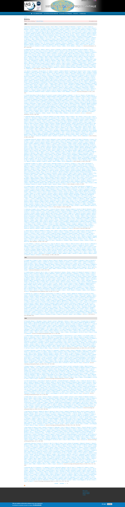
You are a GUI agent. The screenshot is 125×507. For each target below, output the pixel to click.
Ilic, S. (30, 66)
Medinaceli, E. (79, 39)
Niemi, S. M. (89, 34)
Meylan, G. (57, 34)
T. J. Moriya (26, 230)
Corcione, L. (32, 30)
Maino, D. (88, 43)
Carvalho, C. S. (87, 40)
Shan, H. (26, 245)
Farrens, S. (86, 30)
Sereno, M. (32, 228)
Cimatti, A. (78, 29)
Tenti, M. (26, 40)
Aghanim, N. (29, 71)
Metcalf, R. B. (45, 44)
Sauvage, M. (68, 110)
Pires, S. (46, 36)
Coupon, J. (41, 41)
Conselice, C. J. (80, 26)
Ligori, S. (65, 33)
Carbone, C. (62, 29)
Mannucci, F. (66, 230)
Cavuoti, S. (73, 29)
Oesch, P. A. (65, 164)
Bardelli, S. (63, 39)
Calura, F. (75, 178)
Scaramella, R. (88, 83)
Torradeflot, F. (88, 37)
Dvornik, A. (77, 243)
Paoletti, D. (62, 71)
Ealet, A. (39, 53)
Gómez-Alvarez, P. (33, 95)
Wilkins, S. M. (27, 166)
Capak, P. (58, 116)
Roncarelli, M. (80, 36)
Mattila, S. (71, 230)
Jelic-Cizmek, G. (76, 49)
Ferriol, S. (91, 30)
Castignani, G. (27, 41)
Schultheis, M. (38, 45)
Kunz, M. (53, 33)
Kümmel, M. (48, 33)
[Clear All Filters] (39, 21)
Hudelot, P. (85, 32)
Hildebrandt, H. (30, 68)
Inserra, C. (31, 230)
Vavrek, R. (50, 95)
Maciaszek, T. (49, 147)
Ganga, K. (89, 41)
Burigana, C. (76, 40)
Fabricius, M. (52, 41)
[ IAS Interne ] (84, 0)
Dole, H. (86, 26)
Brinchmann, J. (74, 26)
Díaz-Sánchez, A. (89, 163)
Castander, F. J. (34, 28)
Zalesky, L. (73, 117)
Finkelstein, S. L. (27, 164)
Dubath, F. (65, 30)
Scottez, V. (43, 45)
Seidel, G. (37, 37)
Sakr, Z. (31, 50)
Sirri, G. (47, 37)
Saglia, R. (91, 36)
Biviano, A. (62, 40)
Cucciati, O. (63, 179)
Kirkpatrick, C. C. (71, 43)
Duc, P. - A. (78, 95)
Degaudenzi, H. (54, 30)
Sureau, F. (54, 61)
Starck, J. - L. (56, 37)
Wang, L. (79, 28)
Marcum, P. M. (45, 95)
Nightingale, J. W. (82, 107)
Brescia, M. (50, 29)
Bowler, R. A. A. (61, 163)
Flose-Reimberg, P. (71, 41)
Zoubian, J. (54, 39)
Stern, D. (59, 117)
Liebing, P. (61, 104)
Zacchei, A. (35, 40)
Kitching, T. (39, 33)
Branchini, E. (37, 29)
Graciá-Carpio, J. (86, 88)
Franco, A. (44, 140)
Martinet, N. (32, 44)
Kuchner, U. (58, 28)
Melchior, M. (45, 34)
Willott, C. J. (32, 166)
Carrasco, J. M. (93, 139)
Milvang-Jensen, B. (59, 164)
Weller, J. (43, 39)
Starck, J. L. (47, 84)
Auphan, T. (32, 142)
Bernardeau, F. (91, 61)
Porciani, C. (75, 159)
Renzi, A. (82, 44)
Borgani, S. (66, 40)
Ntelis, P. (75, 72)
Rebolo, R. (69, 36)
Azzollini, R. (37, 96)
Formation (82, 13)
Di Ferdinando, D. (47, 64)
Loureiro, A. (49, 225)
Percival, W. (33, 83)
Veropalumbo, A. (64, 228)
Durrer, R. (65, 49)
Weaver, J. (81, 116)
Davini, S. (34, 64)
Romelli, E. (93, 39)
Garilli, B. (39, 32)
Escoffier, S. (83, 179)
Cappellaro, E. (42, 230)
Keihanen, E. (64, 43)
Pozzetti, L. (60, 36)
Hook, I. (63, 133)
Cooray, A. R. (83, 155)
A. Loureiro (26, 243)
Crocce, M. (58, 179)
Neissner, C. (71, 90)
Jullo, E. (52, 26)
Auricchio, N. (88, 28)
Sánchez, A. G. (92, 44)
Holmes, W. (74, 32)
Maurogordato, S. (38, 34)
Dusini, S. (81, 30)
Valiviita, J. (64, 45)
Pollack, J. (82, 182)
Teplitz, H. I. (70, 151)
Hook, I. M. (43, 43)
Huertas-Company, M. (35, 26)
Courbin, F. (76, 52)
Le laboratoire (37, 13)
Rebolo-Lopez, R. (58, 217)
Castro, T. (48, 209)
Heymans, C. (87, 243)
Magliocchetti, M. (56, 225)
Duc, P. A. (40, 28)
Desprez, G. (30, 224)
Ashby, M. (46, 163)
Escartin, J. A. (52, 157)
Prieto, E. (49, 150)
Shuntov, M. (45, 116)
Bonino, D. (32, 29)
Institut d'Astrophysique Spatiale (70, 6)
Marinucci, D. (39, 72)
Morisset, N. (57, 44)
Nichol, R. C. (65, 148)
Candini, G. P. (55, 97)
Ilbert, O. (68, 116)
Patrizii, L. (73, 44)
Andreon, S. (79, 60)
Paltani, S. (26, 36)
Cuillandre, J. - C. (71, 95)
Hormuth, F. (79, 32)
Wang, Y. (33, 39)
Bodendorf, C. (27, 29)
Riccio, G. (86, 44)
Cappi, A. (81, 40)
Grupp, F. (62, 32)
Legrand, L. (56, 71)
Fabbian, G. (89, 60)
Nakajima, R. (83, 34)
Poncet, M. (51, 36)
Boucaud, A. (42, 26)
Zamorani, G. (48, 39)
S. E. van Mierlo (27, 186)
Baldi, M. (58, 39)
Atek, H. (49, 163)
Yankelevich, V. (74, 73)
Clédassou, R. (83, 29)
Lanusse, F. (48, 26)
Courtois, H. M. (27, 28)
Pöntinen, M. (80, 226)
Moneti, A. (33, 116)
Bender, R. (94, 28)
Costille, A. (37, 30)
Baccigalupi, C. (46, 40)
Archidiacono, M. (73, 71)
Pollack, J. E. (54, 226)
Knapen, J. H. (80, 45)
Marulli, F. (27, 34)
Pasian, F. (31, 36)
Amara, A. (84, 28)
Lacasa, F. (63, 73)
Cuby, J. (32, 88)
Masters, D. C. (28, 117)
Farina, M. (58, 41)
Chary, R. (86, 116)
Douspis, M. (59, 30)
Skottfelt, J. (37, 111)
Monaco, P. (89, 66)
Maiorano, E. (78, 33)
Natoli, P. (71, 72)
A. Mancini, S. (37, 228)
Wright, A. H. (68, 243)
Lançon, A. (62, 140)
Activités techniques (65, 13)
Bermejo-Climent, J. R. (43, 71)
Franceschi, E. (29, 32)
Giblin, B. (82, 243)
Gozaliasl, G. (37, 43)
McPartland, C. (35, 117)
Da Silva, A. (47, 30)
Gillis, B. (48, 32)
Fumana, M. (34, 32)
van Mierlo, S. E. (34, 163)
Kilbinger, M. (33, 33)
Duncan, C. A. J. (71, 30)
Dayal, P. (83, 163)
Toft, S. (77, 116)
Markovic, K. (41, 56)
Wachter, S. (69, 139)
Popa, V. (42, 67)
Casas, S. (93, 40)
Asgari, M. (53, 243)
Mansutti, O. (83, 33)
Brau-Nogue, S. (44, 29)
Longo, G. (61, 230)
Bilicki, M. (73, 243)
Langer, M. (27, 73)
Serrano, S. (63, 28)
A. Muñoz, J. (90, 224)
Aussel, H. (48, 139)
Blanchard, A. (31, 63)
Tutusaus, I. (59, 45)
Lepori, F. (33, 49)
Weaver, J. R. (91, 164)
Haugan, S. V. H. (68, 32)
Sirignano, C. (42, 37)
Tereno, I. (75, 37)
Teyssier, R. (54, 45)
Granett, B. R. (75, 122)
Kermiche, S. (54, 55)
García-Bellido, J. (79, 64)
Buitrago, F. (65, 95)
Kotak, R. (56, 230)
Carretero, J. (67, 29)
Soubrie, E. (68, 28)
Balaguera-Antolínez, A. (54, 40)
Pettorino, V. (41, 36)
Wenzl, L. (85, 72)
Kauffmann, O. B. (52, 116)
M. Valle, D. (48, 230)
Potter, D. (78, 44)
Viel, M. (68, 45)
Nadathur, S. (38, 226)
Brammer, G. (67, 163)
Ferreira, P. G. (63, 41)
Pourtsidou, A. (90, 73)
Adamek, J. (86, 49)
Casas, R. (87, 142)
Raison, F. (65, 36)
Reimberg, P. (85, 159)
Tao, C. (75, 230)
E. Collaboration (27, 49)
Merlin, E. (57, 26)
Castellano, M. (67, 26)
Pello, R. (70, 164)
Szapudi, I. (64, 117)
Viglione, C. (43, 49)
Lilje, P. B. (69, 33)
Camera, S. (68, 39)
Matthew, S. (82, 225)
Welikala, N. (38, 39)
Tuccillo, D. (61, 26)
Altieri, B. (39, 95)
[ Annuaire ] (90, 0)
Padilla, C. (94, 34)
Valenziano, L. (28, 39)
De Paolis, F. (38, 140)
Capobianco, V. (56, 29)
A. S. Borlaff (26, 95)
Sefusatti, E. (48, 45)
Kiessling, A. (27, 33)
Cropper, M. (42, 30)
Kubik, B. (52, 80)
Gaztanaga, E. (32, 43)
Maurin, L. (92, 225)
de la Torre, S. (47, 41)
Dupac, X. (77, 30)
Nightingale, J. (63, 44)
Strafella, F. (82, 140)
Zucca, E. (40, 40)
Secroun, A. (32, 37)
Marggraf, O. (89, 33)
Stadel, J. (50, 184)
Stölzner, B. (58, 243)
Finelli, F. (64, 64)
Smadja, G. (77, 140)
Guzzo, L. (92, 53)
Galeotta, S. (84, 41)
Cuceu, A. (48, 243)
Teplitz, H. (69, 117)
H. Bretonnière (27, 26)
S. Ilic (25, 71)
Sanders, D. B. (47, 117)
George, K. (26, 158)
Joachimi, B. (48, 43)
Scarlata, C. (72, 116)
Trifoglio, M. (93, 151)
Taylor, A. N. (70, 37)
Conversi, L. (61, 52)
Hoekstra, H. (82, 79)
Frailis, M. (93, 77)
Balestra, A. (43, 142)
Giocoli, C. (52, 32)
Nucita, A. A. (83, 90)
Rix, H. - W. (63, 150)
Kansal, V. (53, 43)
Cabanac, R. (90, 26)
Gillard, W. (44, 32)
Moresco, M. (62, 34)
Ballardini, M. (67, 71)
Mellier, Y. (94, 147)
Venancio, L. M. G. (89, 140)
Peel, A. (67, 159)
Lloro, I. (73, 33)
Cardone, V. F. (28, 75)
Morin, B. (67, 34)
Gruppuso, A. (90, 72)
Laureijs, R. (69, 80)
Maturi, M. (78, 66)
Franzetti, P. (33, 79)
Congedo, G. (89, 29)
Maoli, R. (92, 43)
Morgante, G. (51, 44)
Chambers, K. (69, 222)
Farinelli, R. (73, 39)
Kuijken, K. (50, 249)
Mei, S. (83, 39)
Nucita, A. (69, 44)
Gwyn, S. (55, 181)
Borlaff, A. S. (34, 222)
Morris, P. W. (26, 241)
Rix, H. (94, 126)
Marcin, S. (66, 225)
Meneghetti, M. (51, 34)
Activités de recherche (51, 13)
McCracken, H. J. (38, 44)
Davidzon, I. (63, 116)
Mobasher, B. (41, 117)
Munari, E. (78, 34)
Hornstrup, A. (54, 146)
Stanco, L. (51, 37)
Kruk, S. (53, 28)
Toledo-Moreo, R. (81, 37)
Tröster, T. (63, 243)
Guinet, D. (49, 28)
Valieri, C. (55, 161)
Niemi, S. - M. (73, 216)
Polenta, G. (88, 39)
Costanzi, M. (53, 209)
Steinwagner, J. (48, 228)
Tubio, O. (65, 135)
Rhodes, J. (74, 36)
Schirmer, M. (31, 45)
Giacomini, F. (44, 181)
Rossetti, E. (85, 36)
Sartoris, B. (84, 150)
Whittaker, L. (73, 45)
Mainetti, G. (83, 43)
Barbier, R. (81, 139)
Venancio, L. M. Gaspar (85, 95)
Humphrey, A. (40, 164)
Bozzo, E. (71, 40)
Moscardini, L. (73, 34)
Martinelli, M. (26, 44)
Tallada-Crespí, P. (63, 37)
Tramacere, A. (74, 28)
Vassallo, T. (30, 40)
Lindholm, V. (77, 43)
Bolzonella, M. (38, 63)
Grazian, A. (57, 32)
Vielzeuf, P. (58, 73)
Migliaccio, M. (45, 72)
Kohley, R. (44, 33)
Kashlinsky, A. (59, 43)
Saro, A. (38, 209)
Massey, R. (32, 34)
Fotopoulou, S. (78, 41)
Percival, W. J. (63, 57)
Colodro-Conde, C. (34, 41)
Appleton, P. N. (75, 139)
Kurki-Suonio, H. (59, 33)
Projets (75, 13)
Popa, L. (55, 36)
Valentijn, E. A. (48, 60)
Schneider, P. (26, 37)
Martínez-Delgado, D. (51, 106)
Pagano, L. (80, 72)
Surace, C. (46, 175)
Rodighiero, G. (76, 164)
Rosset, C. (67, 86)
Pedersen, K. (36, 36)
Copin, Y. (27, 30)
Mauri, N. (32, 73)
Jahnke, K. (90, 32)
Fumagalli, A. (34, 209)
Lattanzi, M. (33, 72)
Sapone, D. (26, 45)
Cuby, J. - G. (29, 64)
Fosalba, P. (44, 28)
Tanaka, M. (36, 230)
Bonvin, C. (48, 49)
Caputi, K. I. (40, 163)
